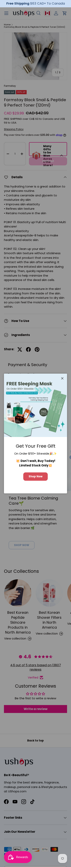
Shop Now (35, 476)
